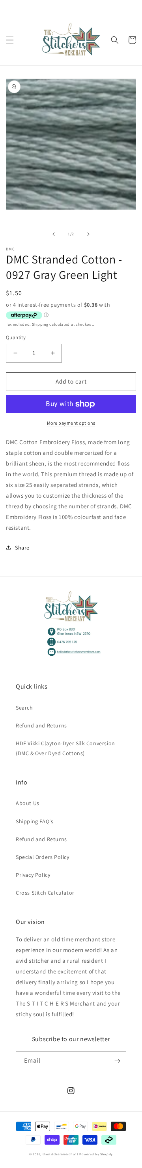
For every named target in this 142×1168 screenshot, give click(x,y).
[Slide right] (88, 234)
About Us (27, 803)
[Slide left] (53, 234)
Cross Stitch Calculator (45, 892)
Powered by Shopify (96, 1154)
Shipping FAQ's (34, 821)
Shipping (40, 324)
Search (24, 707)
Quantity (16, 337)
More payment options (71, 423)
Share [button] (22, 547)
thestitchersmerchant (60, 1154)
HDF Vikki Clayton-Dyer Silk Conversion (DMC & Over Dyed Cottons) (65, 748)
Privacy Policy (33, 874)
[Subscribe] (117, 1061)
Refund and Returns (41, 725)
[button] (10, 40)
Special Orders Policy (42, 857)
